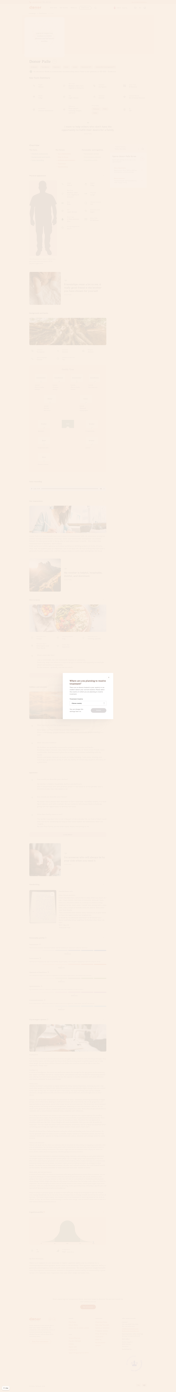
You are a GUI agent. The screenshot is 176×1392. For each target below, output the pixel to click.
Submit (98, 710)
